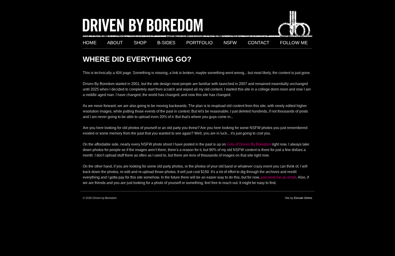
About (115, 42)
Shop (140, 42)
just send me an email (278, 177)
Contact (258, 42)
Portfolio (199, 42)
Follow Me (294, 42)
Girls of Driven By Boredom (249, 144)
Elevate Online (303, 198)
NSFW (230, 42)
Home (89, 42)
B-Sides (166, 42)
